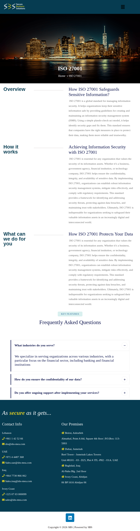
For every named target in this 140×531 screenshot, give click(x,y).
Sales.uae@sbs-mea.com (18, 462)
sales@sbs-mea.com (16, 499)
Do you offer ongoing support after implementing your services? (57, 392)
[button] (78, 6)
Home (61, 76)
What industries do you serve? (35, 345)
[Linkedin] (70, 517)
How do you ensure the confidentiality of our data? (48, 379)
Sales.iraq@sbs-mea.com (18, 481)
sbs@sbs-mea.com (15, 444)
